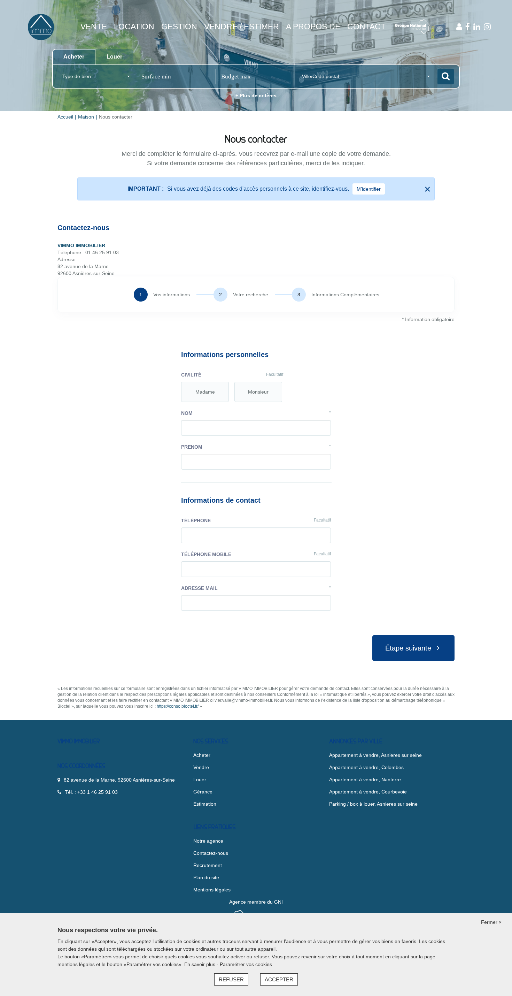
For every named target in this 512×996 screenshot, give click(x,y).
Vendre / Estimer (241, 26)
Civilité (232, 375)
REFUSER (231, 979)
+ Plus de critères (256, 95)
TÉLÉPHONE (256, 520)
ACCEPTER (279, 979)
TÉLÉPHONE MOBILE (256, 554)
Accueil (65, 117)
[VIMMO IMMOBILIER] (41, 26)
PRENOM (256, 447)
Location (134, 26)
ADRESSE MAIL (256, 588)
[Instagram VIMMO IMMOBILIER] (487, 26)
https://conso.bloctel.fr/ (178, 706)
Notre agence (208, 841)
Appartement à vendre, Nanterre (365, 779)
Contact (366, 26)
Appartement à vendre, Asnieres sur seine (375, 755)
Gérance (202, 791)
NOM (256, 413)
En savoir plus (200, 964)
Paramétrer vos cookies (246, 964)
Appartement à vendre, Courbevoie (368, 791)
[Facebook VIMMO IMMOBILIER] (467, 26)
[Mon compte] (459, 26)
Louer (199, 779)
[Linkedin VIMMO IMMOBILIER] (476, 26)
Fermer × (491, 922)
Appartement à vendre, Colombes (366, 767)
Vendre (201, 767)
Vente (93, 26)
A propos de (313, 26)
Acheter (201, 755)
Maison (86, 117)
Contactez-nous (210, 853)
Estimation (204, 804)
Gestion (179, 26)
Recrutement (207, 865)
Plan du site (206, 877)
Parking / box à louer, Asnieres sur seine (373, 804)
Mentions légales (212, 889)
